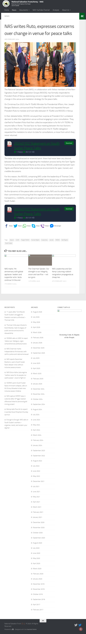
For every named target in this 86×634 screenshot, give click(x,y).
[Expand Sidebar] (82, 16)
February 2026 (38, 338)
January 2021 (37, 517)
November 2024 (38, 394)
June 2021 (36, 492)
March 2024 (37, 435)
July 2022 (36, 466)
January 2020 (37, 579)
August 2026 (37, 312)
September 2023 (39, 451)
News (14, 10)
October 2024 (38, 399)
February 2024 (38, 440)
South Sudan (8, 243)
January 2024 (37, 445)
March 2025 (37, 374)
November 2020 (38, 528)
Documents (23, 10)
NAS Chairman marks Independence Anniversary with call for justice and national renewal (16, 351)
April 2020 (36, 563)
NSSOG (57, 240)
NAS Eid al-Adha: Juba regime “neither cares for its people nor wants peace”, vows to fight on (15, 375)
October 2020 (38, 533)
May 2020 (36, 558)
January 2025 (37, 384)
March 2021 (37, 507)
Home (6, 10)
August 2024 (37, 409)
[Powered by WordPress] (13, 629)
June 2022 (36, 471)
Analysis (56, 10)
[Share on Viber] (45, 226)
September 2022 (39, 456)
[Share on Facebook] (8, 226)
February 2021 (38, 512)
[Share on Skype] (36, 226)
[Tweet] (18, 226)
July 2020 (36, 548)
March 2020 (37, 569)
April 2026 (36, 327)
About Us (65, 10)
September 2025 (39, 353)
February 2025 (38, 379)
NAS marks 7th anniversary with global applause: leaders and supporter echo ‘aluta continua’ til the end (13, 274)
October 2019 (38, 594)
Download (69, 143)
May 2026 (36, 322)
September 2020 (39, 538)
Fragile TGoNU (25, 240)
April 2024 (36, 430)
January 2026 (37, 343)
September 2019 (39, 599)
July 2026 (36, 317)
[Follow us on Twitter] (75, 625)
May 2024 (36, 425)
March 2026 (37, 332)
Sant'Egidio (65, 240)
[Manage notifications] (81, 629)
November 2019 (38, 589)
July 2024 (36, 415)
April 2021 (36, 502)
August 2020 (37, 543)
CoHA (17, 240)
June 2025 (36, 363)
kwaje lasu (44, 240)
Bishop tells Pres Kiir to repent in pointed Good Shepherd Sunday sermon (16, 412)
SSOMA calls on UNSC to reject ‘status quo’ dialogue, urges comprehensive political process (16, 341)
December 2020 (38, 522)
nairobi (51, 240)
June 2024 (36, 420)
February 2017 (38, 610)
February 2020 (38, 574)
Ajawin (12, 240)
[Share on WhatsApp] (27, 226)
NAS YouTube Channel (41, 10)
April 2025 (36, 368)
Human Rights (35, 240)
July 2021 (36, 486)
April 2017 (36, 605)
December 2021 (38, 481)
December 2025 (38, 348)
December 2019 (38, 584)
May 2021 (36, 497)
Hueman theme (32, 629)
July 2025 (36, 358)
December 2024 (38, 389)
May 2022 (36, 476)
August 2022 (37, 461)
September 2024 (39, 404)
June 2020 (36, 553)
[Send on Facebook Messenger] (55, 226)
